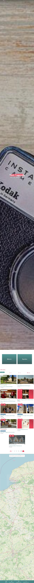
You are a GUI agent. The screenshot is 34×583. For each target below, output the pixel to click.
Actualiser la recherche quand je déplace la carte (17, 455)
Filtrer (3, 372)
